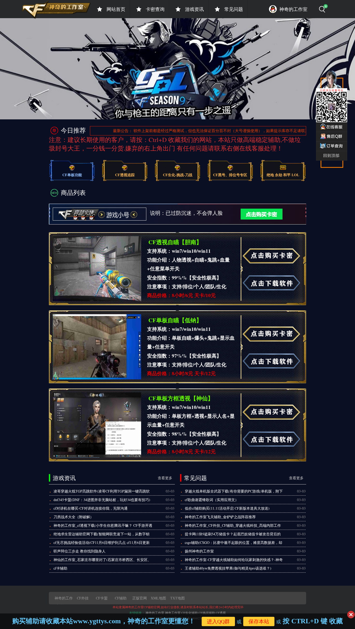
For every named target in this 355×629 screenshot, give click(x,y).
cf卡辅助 (60, 568)
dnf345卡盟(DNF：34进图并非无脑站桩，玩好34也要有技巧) (102, 499)
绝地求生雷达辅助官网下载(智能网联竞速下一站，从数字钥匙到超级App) (101, 534)
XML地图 (158, 598)
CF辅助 (121, 598)
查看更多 (165, 477)
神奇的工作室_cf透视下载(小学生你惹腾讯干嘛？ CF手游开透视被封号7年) (103, 526)
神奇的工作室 (155, 613)
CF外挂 (83, 598)
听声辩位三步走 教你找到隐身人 (80, 551)
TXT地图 (177, 598)
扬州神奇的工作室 (199, 551)
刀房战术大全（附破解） (74, 516)
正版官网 (139, 598)
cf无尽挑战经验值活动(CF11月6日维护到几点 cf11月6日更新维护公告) (102, 543)
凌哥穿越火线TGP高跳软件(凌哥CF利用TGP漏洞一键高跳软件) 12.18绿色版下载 (102, 492)
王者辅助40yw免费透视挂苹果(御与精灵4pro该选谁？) (228, 568)
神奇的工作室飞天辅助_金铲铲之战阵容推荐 (220, 516)
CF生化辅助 (189, 613)
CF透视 (221, 613)
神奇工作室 (173, 613)
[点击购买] (253, 213)
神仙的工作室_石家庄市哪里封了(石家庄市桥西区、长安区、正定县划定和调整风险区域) (102, 560)
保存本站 (258, 621)
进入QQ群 (218, 621)
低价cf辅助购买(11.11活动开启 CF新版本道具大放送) (227, 508)
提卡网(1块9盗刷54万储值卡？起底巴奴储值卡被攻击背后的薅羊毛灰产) (233, 534)
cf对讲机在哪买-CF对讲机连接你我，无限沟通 (91, 508)
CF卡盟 (102, 598)
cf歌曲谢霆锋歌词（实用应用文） (212, 499)
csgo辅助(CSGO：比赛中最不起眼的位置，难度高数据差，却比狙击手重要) (233, 543)
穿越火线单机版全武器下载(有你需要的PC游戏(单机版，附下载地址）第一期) (234, 492)
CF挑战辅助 (207, 613)
